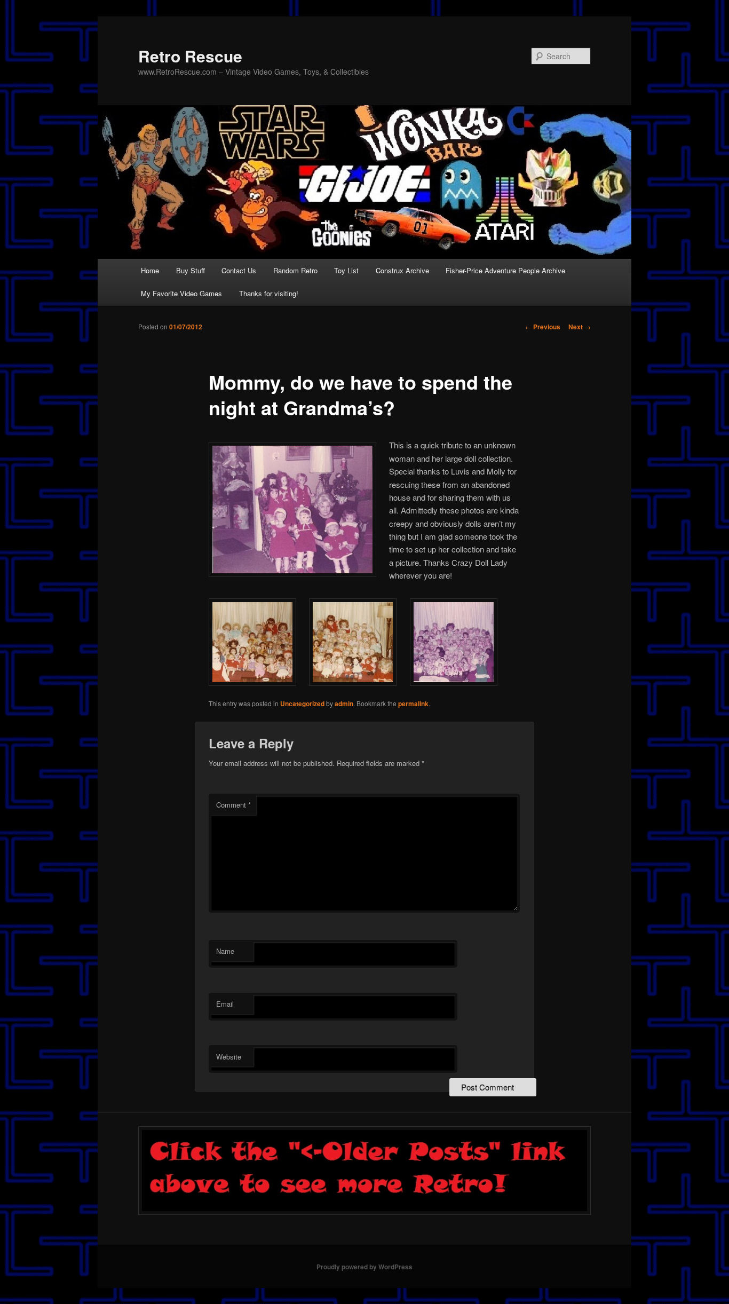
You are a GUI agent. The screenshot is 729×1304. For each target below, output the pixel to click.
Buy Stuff (190, 270)
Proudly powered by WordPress (364, 1266)
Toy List (346, 270)
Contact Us (238, 270)
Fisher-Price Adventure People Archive (505, 270)
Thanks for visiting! (268, 293)
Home (150, 270)
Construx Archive (402, 270)
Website (228, 1057)
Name (225, 951)
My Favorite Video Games (181, 293)
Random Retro (295, 270)
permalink (413, 703)
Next (579, 326)
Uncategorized (302, 703)
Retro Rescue (190, 55)
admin (344, 703)
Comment (233, 805)
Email (225, 1004)
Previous (542, 326)
